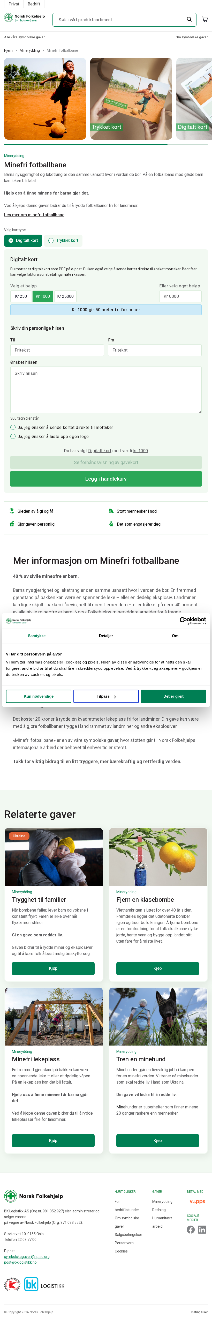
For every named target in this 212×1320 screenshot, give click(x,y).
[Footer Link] (191, 1230)
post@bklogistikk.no (20, 1262)
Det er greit (173, 696)
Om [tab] (175, 635)
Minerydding (30, 50)
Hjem (8, 50)
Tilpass (103, 696)
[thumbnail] (54, 857)
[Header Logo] (24, 20)
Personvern (124, 1243)
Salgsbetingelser (128, 1235)
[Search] (189, 20)
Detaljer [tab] (106, 635)
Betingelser (199, 1312)
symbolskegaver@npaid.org (27, 1257)
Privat (14, 4)
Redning (159, 1210)
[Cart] (205, 19)
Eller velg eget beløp (179, 286)
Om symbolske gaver (192, 37)
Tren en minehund (141, 1059)
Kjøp (53, 968)
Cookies (121, 1251)
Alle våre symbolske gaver (24, 37)
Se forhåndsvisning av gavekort (106, 462)
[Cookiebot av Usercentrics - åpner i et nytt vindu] (183, 621)
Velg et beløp (23, 286)
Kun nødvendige (39, 696)
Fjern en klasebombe (145, 899)
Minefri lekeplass (36, 1059)
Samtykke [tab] (37, 635)
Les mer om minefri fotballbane (34, 215)
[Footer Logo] (57, 1196)
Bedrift (34, 4)
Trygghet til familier (39, 899)
